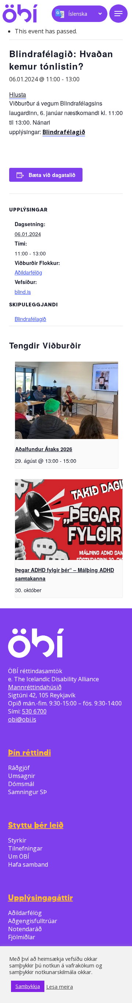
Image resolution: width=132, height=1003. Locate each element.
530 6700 (34, 711)
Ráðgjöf (19, 768)
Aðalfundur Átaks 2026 (43, 449)
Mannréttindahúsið (35, 687)
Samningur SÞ (27, 792)
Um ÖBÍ (18, 856)
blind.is (23, 291)
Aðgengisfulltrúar (32, 921)
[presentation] (66, 400)
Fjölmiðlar (21, 937)
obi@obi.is (22, 719)
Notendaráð (25, 929)
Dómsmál (21, 784)
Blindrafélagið (64, 132)
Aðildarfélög (28, 272)
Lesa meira (59, 986)
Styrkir (17, 840)
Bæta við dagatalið (52, 174)
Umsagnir (21, 776)
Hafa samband (28, 864)
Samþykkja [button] (27, 986)
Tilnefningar (25, 848)
